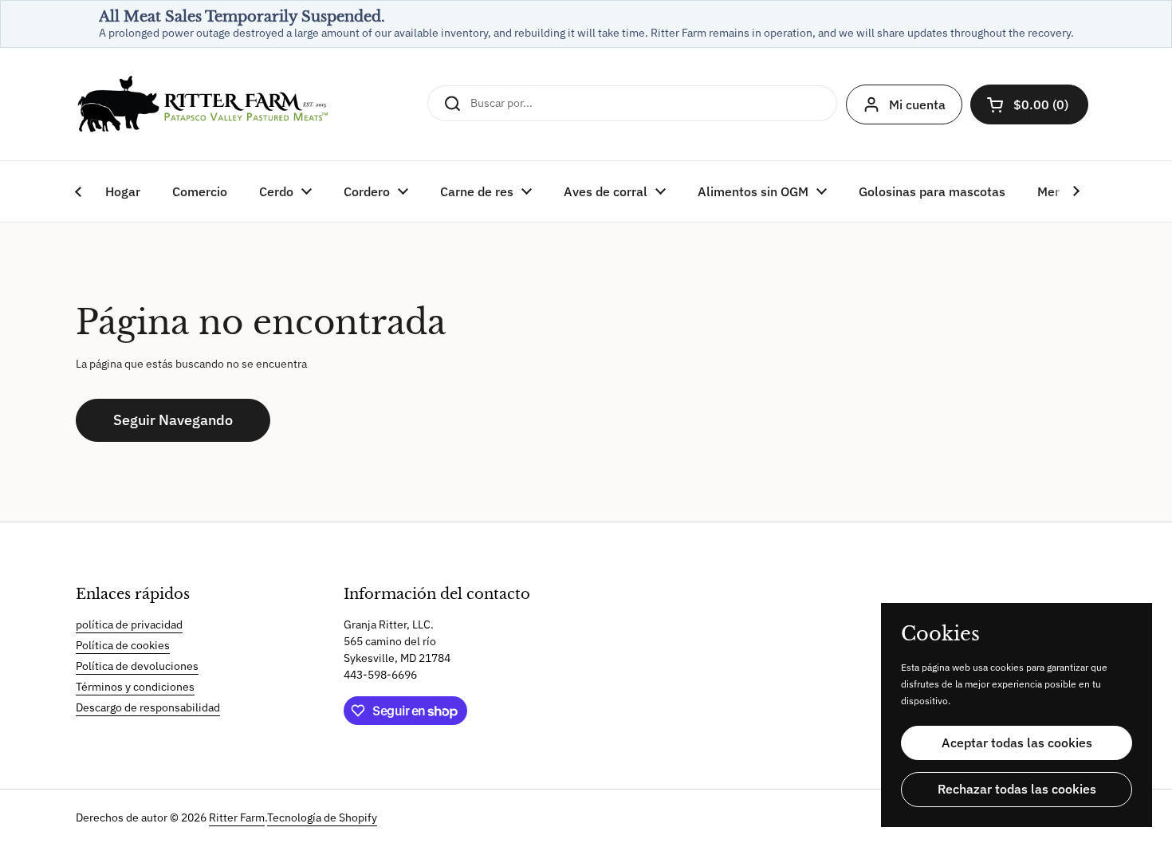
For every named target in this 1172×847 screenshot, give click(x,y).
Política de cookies (123, 645)
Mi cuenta (917, 104)
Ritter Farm (237, 817)
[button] (1029, 104)
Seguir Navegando (173, 420)
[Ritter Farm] (203, 104)
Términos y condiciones (135, 687)
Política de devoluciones (137, 666)
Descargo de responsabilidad (148, 707)
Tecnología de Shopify (322, 817)
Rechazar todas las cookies (1017, 789)
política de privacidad (129, 624)
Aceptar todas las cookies (1017, 742)
